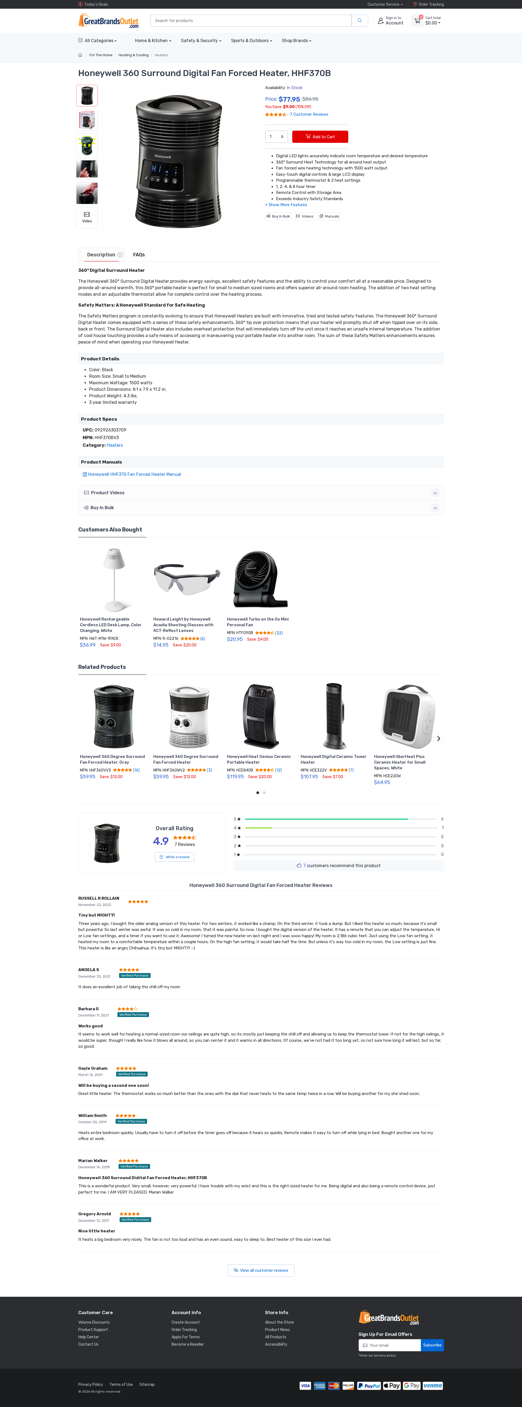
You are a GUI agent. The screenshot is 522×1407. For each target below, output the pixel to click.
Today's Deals (96, 4)
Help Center (88, 1337)
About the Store (279, 1322)
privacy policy (385, 1355)
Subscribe (432, 1345)
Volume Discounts (94, 1322)
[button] (177, 161)
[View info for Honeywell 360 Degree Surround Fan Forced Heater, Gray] (114, 717)
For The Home (101, 55)
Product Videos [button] (108, 492)
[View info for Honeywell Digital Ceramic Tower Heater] (335, 717)
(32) (278, 633)
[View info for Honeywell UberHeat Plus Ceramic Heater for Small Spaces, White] (408, 717)
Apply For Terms (186, 1337)
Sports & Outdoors (250, 40)
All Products (275, 1337)
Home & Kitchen (151, 40)
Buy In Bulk (281, 216)
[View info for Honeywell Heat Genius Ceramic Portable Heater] (261, 717)
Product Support (93, 1329)
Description (101, 255)
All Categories (99, 40)
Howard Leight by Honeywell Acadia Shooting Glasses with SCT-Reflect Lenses (183, 625)
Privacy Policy (90, 1384)
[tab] (101, 255)
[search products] (360, 21)
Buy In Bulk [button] (102, 507)
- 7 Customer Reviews (307, 114)
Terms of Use (121, 1384)
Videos (307, 216)
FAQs (139, 255)
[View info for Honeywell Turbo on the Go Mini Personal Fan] (261, 579)
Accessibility (276, 1344)
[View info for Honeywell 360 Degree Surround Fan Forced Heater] (187, 717)
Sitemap (147, 1384)
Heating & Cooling (134, 55)
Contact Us (88, 1344)
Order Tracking (431, 4)
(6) (202, 639)
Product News (277, 1329)
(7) (351, 770)
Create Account (186, 1322)
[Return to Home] (80, 55)
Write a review (177, 857)
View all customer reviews (264, 1270)
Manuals (332, 216)
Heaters (161, 55)
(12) (278, 770)
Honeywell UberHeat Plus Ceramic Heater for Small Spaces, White (399, 762)
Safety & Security (199, 40)
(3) (209, 770)
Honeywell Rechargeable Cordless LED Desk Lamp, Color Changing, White (111, 625)
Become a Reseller (188, 1344)
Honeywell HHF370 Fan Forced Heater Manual (134, 474)
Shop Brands (295, 40)
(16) (136, 770)
